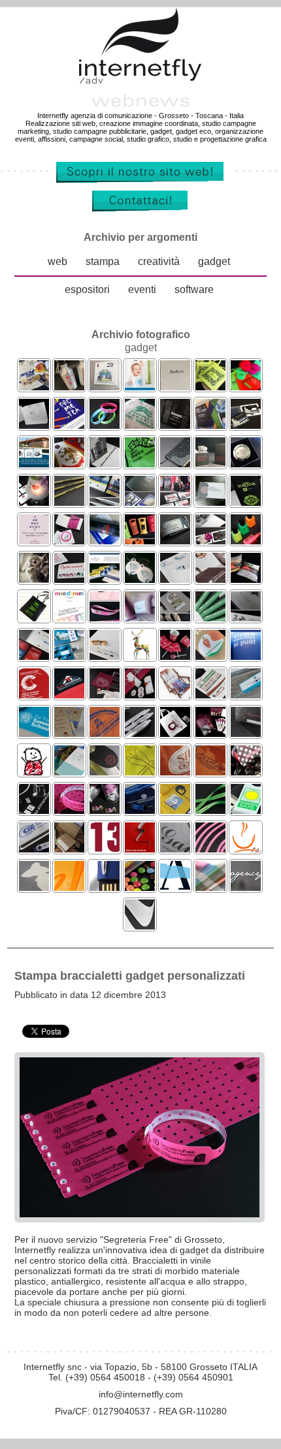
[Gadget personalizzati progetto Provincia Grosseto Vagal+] (246, 694)
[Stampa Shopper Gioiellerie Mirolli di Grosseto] (175, 386)
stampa (103, 262)
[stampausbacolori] (69, 656)
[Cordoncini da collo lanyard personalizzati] (210, 810)
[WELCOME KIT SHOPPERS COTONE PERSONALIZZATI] (140, 425)
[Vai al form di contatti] (140, 209)
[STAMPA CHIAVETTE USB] (69, 579)
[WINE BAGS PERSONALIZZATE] (140, 540)
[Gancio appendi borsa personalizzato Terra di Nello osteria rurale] (246, 463)
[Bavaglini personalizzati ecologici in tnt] (140, 386)
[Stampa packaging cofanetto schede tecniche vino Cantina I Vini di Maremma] (210, 733)
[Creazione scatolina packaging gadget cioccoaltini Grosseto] (246, 771)
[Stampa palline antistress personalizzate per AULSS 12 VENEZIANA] (246, 656)
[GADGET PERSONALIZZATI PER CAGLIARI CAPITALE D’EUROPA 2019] (34, 694)
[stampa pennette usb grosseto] (105, 887)
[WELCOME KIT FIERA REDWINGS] (210, 540)
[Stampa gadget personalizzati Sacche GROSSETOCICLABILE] (105, 733)
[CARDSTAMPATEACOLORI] (34, 656)
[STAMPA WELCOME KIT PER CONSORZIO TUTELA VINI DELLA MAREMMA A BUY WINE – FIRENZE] (175, 617)
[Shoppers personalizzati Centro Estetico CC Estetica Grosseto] (34, 425)
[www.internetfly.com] (140, 180)
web (57, 262)
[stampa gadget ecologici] (69, 848)
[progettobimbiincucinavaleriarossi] (210, 656)
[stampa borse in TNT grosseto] (210, 848)
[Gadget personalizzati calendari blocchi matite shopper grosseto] (34, 810)
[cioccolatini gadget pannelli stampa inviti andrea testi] (105, 810)
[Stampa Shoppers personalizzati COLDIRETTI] (140, 771)
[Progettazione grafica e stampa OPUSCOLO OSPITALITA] (105, 502)
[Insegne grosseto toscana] (140, 925)
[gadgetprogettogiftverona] (105, 656)
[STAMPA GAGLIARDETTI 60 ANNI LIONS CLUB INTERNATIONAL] (69, 463)
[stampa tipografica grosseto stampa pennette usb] (175, 887)
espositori (87, 289)
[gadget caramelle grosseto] (140, 887)
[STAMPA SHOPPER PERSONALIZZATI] (175, 425)
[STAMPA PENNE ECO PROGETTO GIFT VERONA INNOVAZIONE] (210, 617)
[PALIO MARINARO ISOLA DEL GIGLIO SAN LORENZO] (105, 579)
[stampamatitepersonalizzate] (69, 502)
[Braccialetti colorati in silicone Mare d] (105, 425)
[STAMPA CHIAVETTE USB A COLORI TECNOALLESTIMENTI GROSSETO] (69, 694)
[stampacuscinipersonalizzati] (140, 617)
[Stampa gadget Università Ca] (34, 733)
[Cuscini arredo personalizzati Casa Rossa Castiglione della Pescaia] (246, 579)
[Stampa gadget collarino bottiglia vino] (105, 771)
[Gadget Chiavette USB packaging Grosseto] (34, 848)
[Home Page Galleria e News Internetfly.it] (140, 81)
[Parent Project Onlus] (34, 771)
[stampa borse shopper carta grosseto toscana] (175, 848)
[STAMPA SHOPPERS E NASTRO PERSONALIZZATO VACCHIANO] (246, 617)
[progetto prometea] (69, 425)
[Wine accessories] (34, 502)
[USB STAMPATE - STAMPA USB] (246, 425)
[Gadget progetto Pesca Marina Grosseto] (34, 386)
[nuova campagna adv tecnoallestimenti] (246, 386)
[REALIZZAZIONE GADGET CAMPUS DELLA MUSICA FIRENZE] (140, 694)
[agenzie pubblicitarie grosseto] (140, 656)
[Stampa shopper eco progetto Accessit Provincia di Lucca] (175, 733)
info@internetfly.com (141, 1394)
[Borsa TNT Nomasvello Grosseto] (34, 617)
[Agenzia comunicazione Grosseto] (210, 887)
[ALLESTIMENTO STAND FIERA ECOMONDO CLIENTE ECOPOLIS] (210, 425)
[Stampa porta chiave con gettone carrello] (140, 579)
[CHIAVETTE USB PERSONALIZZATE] (175, 540)
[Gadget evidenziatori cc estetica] (246, 540)
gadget (214, 262)
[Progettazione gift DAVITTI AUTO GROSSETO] (105, 540)
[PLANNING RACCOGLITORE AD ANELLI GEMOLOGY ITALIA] (105, 463)
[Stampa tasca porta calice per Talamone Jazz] (105, 694)
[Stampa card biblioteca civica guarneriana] (210, 502)
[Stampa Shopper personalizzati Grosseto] (175, 771)
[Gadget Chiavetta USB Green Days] (246, 810)
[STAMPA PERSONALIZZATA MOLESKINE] (175, 463)
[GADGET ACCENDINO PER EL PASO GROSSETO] (210, 463)
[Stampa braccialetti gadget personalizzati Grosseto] (69, 810)
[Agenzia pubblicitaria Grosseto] (246, 887)
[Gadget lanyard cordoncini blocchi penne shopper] (140, 810)
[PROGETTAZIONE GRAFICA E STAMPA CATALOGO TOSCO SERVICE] (140, 502)
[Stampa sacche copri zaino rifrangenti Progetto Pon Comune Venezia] (140, 463)
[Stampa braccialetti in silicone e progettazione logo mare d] (69, 617)
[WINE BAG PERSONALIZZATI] (246, 502)
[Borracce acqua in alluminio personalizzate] (69, 386)
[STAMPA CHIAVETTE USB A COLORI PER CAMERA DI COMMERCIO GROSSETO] (210, 694)
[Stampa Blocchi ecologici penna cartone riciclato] (69, 733)
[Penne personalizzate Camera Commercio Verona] (140, 733)
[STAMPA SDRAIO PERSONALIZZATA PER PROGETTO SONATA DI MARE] (175, 694)
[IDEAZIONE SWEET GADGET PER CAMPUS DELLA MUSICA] (175, 656)
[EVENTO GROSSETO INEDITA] (175, 502)
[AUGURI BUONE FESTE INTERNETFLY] (34, 540)
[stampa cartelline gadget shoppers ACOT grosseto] (69, 771)
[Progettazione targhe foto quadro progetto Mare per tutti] (105, 386)
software (194, 289)
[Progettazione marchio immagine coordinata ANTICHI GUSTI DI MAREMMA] (210, 579)
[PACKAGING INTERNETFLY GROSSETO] (34, 579)
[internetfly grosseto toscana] (105, 848)
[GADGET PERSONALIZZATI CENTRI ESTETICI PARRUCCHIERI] (69, 540)
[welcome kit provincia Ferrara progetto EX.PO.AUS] (175, 579)
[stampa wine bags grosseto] (69, 887)
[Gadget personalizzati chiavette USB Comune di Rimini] (210, 771)
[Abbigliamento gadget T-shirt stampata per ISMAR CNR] (175, 810)
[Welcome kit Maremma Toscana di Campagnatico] (210, 386)
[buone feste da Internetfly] (140, 848)
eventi (142, 289)
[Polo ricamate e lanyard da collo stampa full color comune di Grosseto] (105, 617)
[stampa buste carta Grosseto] (34, 887)
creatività (159, 262)
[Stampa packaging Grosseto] (246, 733)
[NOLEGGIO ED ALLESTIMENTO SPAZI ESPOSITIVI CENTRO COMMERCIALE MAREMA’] (34, 463)
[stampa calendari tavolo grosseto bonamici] (246, 848)
